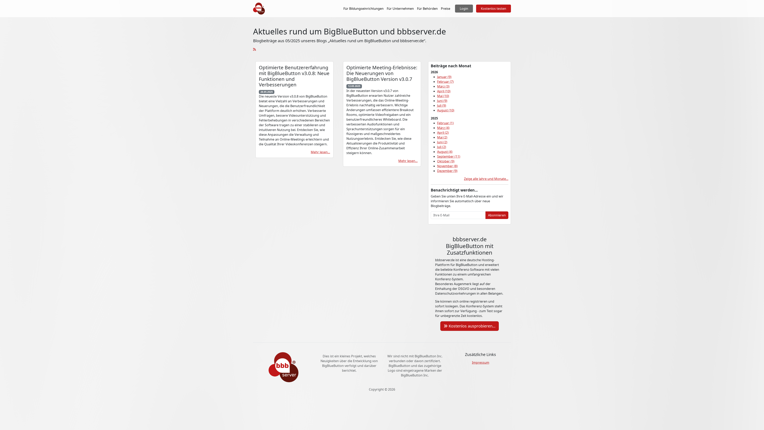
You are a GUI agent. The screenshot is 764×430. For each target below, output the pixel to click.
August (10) (445, 110)
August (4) (444, 152)
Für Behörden (427, 8)
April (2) (443, 132)
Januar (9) (444, 77)
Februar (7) (445, 81)
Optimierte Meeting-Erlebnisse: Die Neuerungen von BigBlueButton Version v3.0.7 (381, 73)
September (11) (448, 156)
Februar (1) (445, 123)
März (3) (443, 86)
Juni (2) (442, 142)
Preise (445, 8)
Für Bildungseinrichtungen (363, 8)
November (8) (447, 166)
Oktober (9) (445, 161)
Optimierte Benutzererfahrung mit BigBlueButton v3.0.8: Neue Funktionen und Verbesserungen (294, 76)
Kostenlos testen (493, 8)
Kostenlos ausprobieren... (471, 326)
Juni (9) (442, 101)
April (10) (443, 91)
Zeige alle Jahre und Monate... (486, 179)
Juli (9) (441, 105)
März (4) (443, 128)
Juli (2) (441, 147)
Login (464, 8)
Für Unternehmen (400, 8)
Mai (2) (442, 137)
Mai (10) (443, 96)
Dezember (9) (447, 171)
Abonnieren (497, 215)
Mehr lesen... (320, 152)
